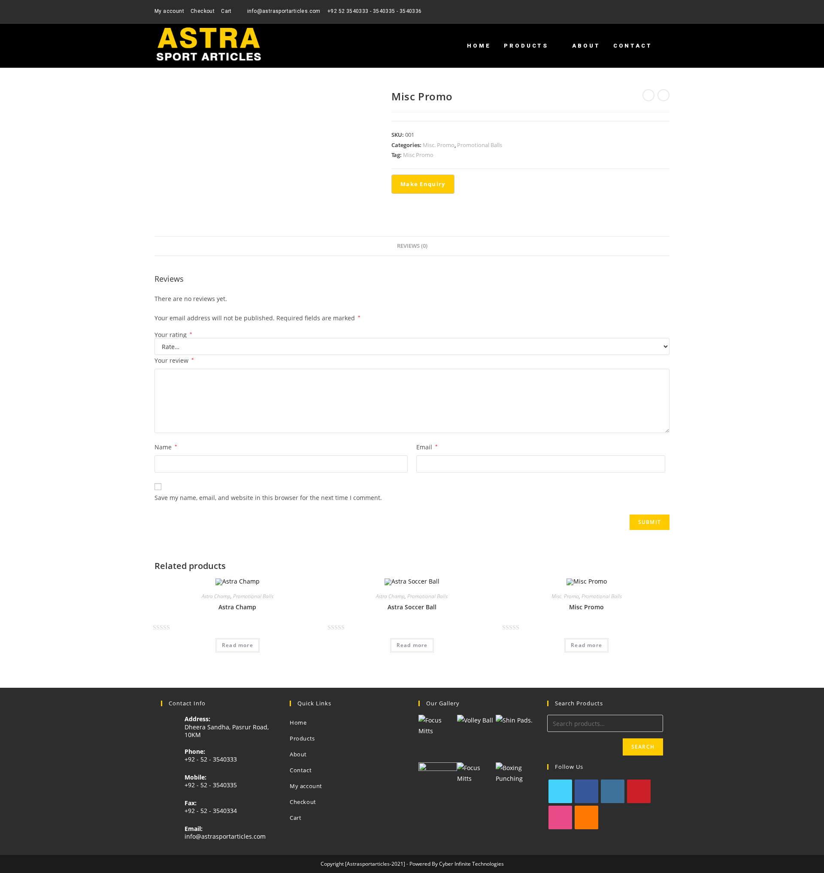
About (298, 754)
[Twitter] (560, 791)
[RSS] (586, 817)
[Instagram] (612, 791)
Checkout (203, 11)
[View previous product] (648, 95)
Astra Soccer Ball (412, 607)
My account (169, 11)
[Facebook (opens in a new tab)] (637, 11)
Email (427, 447)
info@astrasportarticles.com (225, 836)
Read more (237, 645)
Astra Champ (216, 596)
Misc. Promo (438, 145)
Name (165, 447)
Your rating (173, 335)
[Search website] (667, 46)
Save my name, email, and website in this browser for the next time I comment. (268, 498)
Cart (226, 11)
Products (302, 738)
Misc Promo (418, 155)
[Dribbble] (560, 817)
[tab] (412, 246)
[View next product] (663, 95)
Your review (174, 360)
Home (298, 722)
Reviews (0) (412, 246)
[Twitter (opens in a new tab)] (628, 11)
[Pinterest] (639, 791)
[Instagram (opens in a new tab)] (657, 11)
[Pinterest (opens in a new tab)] (647, 11)
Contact (301, 770)
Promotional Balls (479, 145)
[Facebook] (586, 791)
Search (642, 746)
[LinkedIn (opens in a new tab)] (666, 11)
